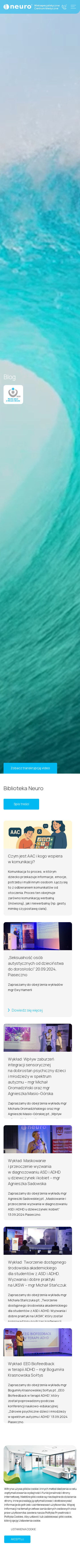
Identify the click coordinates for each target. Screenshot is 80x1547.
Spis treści (21, 804)
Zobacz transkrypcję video (30, 768)
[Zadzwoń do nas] (64, 6)
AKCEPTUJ (17, 1539)
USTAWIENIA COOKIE (23, 1529)
